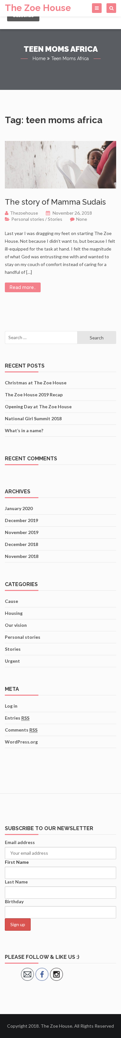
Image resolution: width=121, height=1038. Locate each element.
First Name (17, 862)
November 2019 (21, 532)
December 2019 (21, 520)
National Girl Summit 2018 (33, 418)
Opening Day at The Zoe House (38, 406)
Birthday (14, 901)
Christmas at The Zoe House (35, 382)
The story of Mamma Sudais (55, 202)
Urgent (12, 661)
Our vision (16, 625)
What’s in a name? (24, 430)
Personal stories (27, 219)
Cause (11, 601)
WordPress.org (21, 741)
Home (39, 58)
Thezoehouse (24, 213)
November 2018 (21, 556)
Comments (21, 730)
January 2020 (19, 508)
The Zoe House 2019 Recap (34, 394)
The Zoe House (38, 8)
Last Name (16, 881)
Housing (14, 613)
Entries (17, 718)
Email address (20, 842)
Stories (55, 219)
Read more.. (23, 287)
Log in (11, 706)
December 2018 (21, 544)
